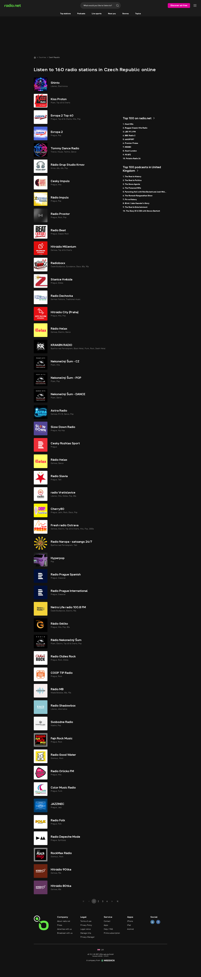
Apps (106, 925)
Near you (112, 14)
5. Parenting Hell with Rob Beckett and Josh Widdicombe (145, 192)
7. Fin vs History (130, 200)
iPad (129, 925)
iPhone (130, 921)
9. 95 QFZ (127, 155)
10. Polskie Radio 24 (132, 159)
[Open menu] (195, 5)
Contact (107, 921)
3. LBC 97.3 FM (129, 132)
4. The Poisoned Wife (132, 188)
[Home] (35, 57)
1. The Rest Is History (132, 177)
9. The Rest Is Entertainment (135, 207)
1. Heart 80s (128, 124)
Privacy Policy (86, 925)
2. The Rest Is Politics (132, 180)
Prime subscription (112, 933)
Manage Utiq (85, 933)
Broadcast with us (64, 933)
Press (59, 925)
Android (130, 929)
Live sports (96, 14)
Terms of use (85, 921)
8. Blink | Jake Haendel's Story (136, 203)
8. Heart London (130, 151)
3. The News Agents (131, 184)
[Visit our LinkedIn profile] (152, 922)
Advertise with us (64, 929)
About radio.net (63, 921)
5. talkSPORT (128, 139)
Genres (125, 14)
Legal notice (85, 929)
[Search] (117, 5)
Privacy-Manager (87, 937)
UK (102, 950)
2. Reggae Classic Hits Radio (135, 128)
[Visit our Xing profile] (158, 922)
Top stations (65, 14)
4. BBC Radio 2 (129, 136)
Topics (138, 14)
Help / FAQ (108, 929)
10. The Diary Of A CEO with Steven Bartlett (141, 211)
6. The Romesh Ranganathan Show (137, 196)
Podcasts (81, 14)
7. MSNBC (127, 147)
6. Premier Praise (130, 143)
